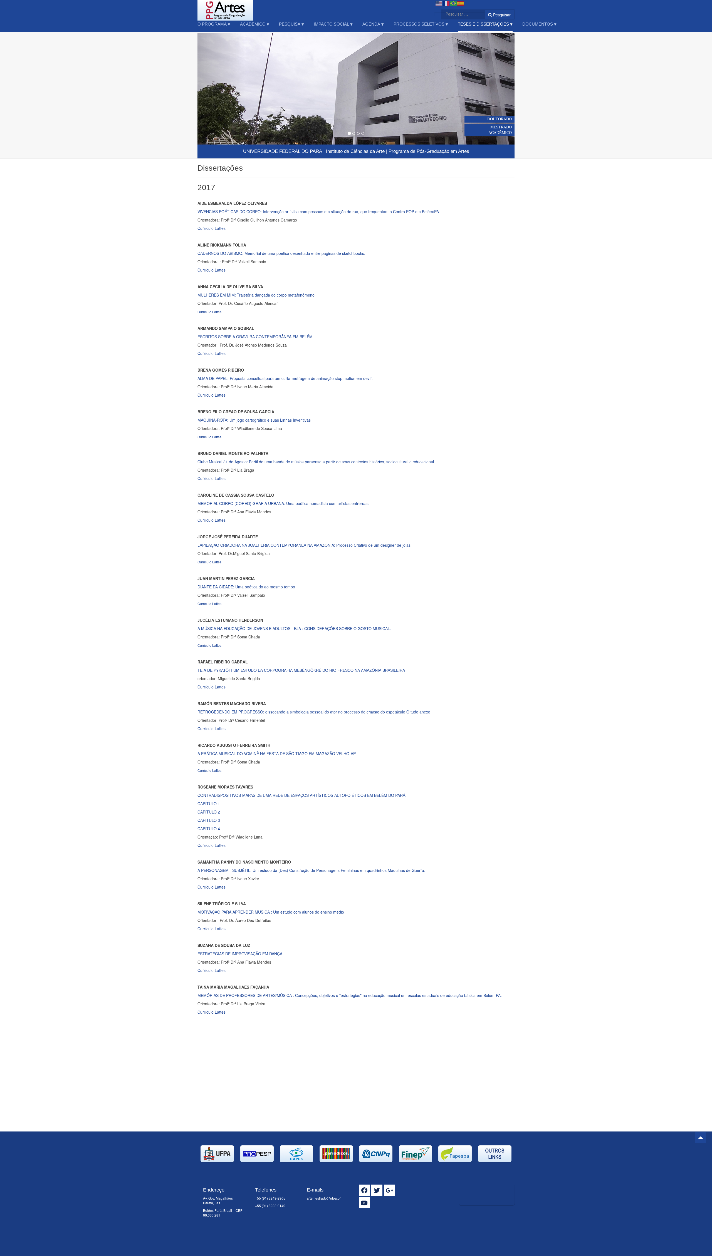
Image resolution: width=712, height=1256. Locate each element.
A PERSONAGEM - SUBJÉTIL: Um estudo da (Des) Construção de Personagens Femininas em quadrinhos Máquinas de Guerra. (311, 870)
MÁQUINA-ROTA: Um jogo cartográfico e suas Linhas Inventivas (254, 420)
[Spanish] (460, 3)
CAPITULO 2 (208, 812)
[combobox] (459, 14)
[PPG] (225, 7)
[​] (364, 1190)
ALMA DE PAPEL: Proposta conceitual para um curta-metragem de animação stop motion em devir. (285, 378)
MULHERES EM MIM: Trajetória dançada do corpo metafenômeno (256, 295)
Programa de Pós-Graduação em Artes (429, 151)
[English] (439, 3)
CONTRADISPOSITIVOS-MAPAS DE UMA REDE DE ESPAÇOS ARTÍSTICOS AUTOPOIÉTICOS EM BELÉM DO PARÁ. (301, 795)
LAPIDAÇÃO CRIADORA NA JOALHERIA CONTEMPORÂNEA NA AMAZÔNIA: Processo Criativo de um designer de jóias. (304, 545)
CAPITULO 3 (208, 820)
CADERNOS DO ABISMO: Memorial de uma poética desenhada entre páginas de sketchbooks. (281, 253)
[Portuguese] (453, 3)
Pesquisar (501, 15)
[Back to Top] (700, 1137)
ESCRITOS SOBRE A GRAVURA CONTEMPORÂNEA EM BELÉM (255, 336)
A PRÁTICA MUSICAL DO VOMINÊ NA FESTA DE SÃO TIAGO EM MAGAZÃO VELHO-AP (276, 753)
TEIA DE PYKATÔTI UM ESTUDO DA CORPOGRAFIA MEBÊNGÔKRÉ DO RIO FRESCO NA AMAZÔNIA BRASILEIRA (301, 670)
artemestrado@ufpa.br (324, 1198)
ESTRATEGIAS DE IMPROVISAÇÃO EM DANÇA (239, 953)
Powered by (489, 1212)
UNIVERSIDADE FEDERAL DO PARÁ (282, 151)
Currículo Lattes (212, 228)
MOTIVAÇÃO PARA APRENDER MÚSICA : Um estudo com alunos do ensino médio (270, 912)
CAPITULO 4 (208, 828)
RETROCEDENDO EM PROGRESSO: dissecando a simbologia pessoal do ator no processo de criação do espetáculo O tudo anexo (313, 712)
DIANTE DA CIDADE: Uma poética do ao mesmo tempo (246, 587)
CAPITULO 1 (208, 803)
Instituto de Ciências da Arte (355, 151)
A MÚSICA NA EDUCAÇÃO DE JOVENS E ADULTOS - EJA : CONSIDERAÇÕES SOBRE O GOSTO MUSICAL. (294, 628)
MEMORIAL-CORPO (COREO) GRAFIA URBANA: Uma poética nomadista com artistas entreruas (283, 503)
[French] (446, 3)
